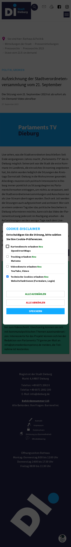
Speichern (35, 311)
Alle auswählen (35, 294)
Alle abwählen (35, 302)
